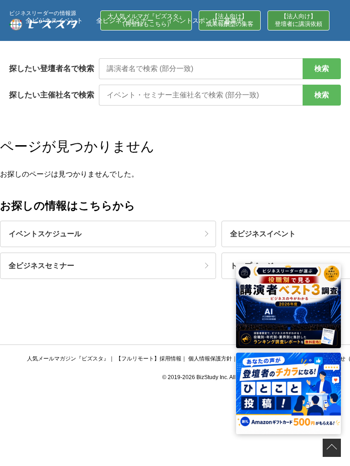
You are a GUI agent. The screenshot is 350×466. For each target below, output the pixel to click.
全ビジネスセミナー (125, 20)
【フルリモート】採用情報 (148, 358)
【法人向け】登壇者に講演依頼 (298, 20)
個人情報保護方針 (210, 358)
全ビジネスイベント (54, 20)
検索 (321, 68)
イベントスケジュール (45, 234)
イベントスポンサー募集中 (205, 20)
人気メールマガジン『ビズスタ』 (68, 358)
